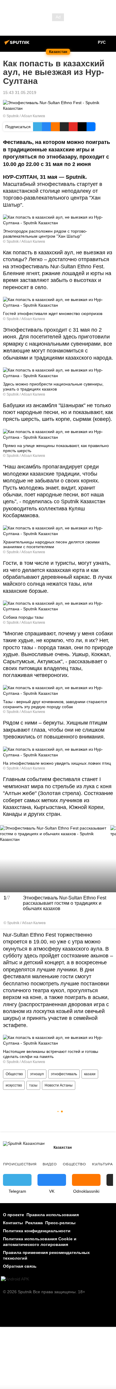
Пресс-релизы (60, 1222)
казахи (89, 1074)
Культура (102, 1164)
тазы (33, 1085)
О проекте (13, 1214)
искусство (14, 1085)
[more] (110, 922)
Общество (14, 1074)
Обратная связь (20, 1266)
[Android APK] (15, 1279)
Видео (50, 1164)
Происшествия (20, 1164)
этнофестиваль (64, 1074)
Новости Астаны (59, 1085)
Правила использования (52, 1214)
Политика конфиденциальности (36, 1230)
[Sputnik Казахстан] (18, 44)
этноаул (37, 1074)
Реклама (34, 1222)
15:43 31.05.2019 (19, 92)
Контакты (13, 1222)
